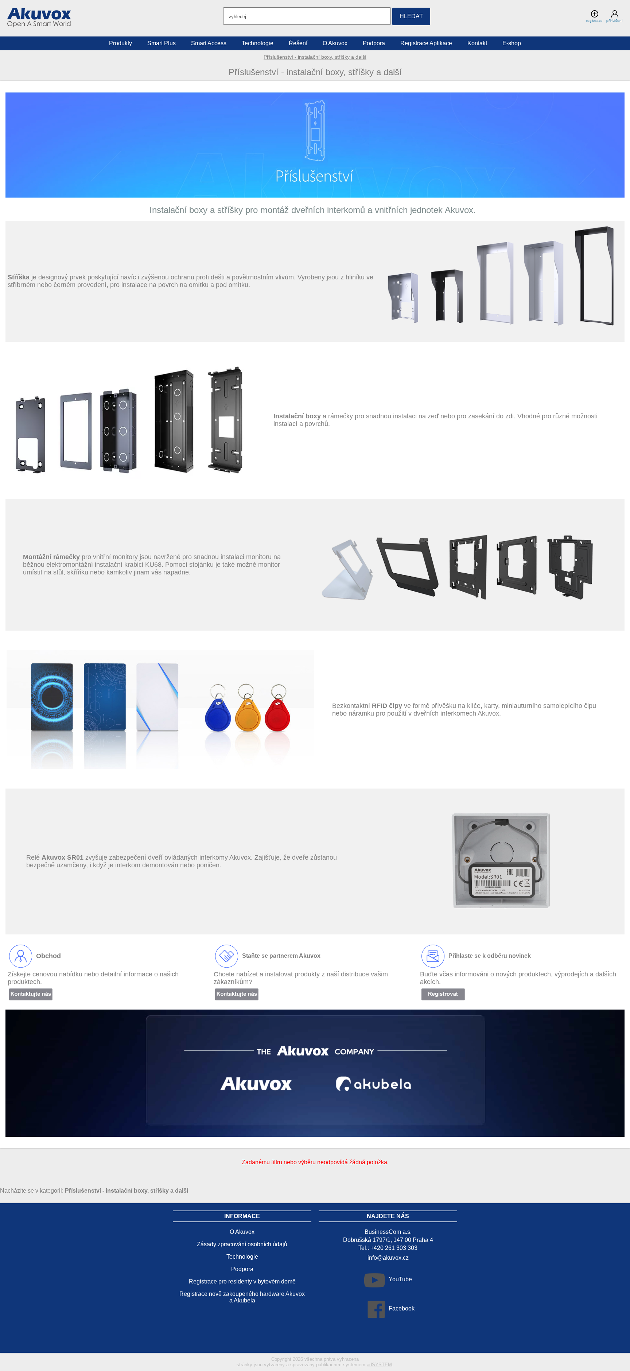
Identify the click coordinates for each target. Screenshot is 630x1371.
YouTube (400, 1279)
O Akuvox (335, 43)
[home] (39, 25)
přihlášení (614, 21)
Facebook (402, 1308)
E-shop (511, 43)
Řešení (298, 43)
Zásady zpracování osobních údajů (242, 1244)
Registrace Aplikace (426, 43)
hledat (411, 16)
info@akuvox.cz (388, 1258)
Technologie (257, 43)
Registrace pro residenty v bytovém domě (242, 1281)
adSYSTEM (379, 1364)
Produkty (120, 43)
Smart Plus (161, 43)
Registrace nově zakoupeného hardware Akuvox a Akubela (242, 1297)
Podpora (374, 43)
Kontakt (477, 43)
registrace (594, 21)
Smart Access (208, 43)
